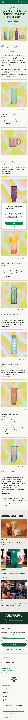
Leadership (4, 672)
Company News (5, 668)
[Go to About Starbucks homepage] (2, 2)
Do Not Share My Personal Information (13, 711)
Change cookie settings (14, 220)
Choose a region (8, 700)
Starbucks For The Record (8, 670)
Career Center (6, 689)
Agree (14, 223)
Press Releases (5, 666)
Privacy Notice (14, 226)
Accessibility (19, 705)
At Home (5, 696)
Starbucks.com (6, 685)
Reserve (4, 692)
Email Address (4, 637)
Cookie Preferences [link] (14, 713)
